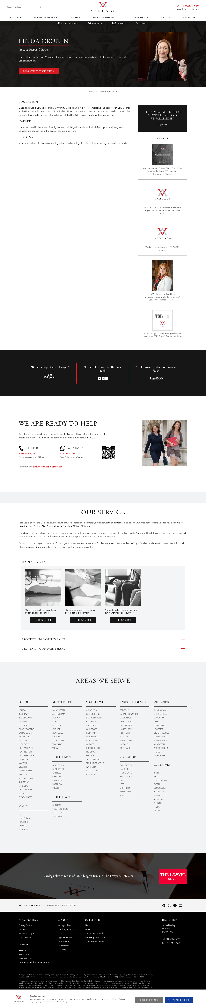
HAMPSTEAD (24, 736)
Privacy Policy (25, 925)
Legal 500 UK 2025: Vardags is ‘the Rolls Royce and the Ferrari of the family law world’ (162, 210)
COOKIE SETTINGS (149, 1000)
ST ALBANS (125, 748)
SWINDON (158, 799)
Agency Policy (65, 937)
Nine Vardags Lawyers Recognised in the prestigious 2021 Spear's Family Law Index (162, 335)
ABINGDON (91, 710)
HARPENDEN (126, 729)
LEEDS (123, 784)
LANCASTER (58, 780)
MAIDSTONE (92, 740)
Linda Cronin (111, 92)
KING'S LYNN (126, 740)
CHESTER (56, 776)
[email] (180, 905)
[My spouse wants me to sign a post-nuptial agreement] (83, 587)
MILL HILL (23, 767)
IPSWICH (124, 736)
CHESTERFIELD (160, 714)
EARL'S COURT (25, 733)
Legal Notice (25, 937)
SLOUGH (90, 755)
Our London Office (94, 941)
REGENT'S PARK (26, 778)
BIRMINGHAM (160, 710)
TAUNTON (158, 803)
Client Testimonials (94, 933)
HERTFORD (125, 733)
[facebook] (164, 905)
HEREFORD (159, 725)
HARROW (23, 740)
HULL (122, 780)
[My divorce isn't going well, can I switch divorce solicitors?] (43, 587)
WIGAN (55, 748)
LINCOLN (56, 725)
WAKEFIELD (125, 791)
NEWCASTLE (58, 812)
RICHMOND (24, 782)
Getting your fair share (43, 648)
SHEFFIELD (125, 788)
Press (87, 929)
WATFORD (91, 767)
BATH (156, 773)
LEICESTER (158, 729)
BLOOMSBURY (25, 717)
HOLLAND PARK (26, 748)
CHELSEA (23, 725)
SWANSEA (23, 825)
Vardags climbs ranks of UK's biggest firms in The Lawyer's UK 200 (88, 876)
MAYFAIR (23, 763)
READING (90, 752)
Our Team (15, 17)
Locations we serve (45, 17)
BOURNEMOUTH (94, 717)
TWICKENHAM (25, 789)
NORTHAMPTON (161, 736)
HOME (91, 92)
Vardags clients (65, 925)
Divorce (75, 17)
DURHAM (56, 805)
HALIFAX (124, 769)
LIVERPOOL (57, 784)
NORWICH (124, 744)
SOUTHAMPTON (93, 759)
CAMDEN (23, 721)
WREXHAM (23, 829)
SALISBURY (159, 795)
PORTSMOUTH (93, 748)
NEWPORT (23, 822)
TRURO (157, 807)
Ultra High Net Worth (95, 937)
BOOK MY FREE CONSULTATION (38, 71)
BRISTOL (157, 776)
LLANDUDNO (25, 818)
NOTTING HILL (25, 770)
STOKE (157, 752)
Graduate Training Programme (34, 962)
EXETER (157, 784)
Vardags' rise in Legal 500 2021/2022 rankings (162, 248)
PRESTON (56, 788)
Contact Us (188, 17)
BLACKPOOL (58, 769)
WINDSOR (90, 774)
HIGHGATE (24, 744)
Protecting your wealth (44, 639)
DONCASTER (126, 765)
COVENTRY (159, 717)
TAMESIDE (57, 744)
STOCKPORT (58, 740)
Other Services (141, 17)
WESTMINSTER (25, 797)
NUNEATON (159, 744)
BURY (54, 721)
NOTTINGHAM (160, 740)
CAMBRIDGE (125, 717)
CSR (60, 933)
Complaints (63, 941)
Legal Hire (24, 954)
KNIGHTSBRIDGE (26, 755)
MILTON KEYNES (161, 733)
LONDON (23, 710)
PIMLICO (23, 774)
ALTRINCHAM (58, 714)
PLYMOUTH (159, 791)
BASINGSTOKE (93, 714)
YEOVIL (157, 810)
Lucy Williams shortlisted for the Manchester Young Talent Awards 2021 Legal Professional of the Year (162, 297)
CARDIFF (23, 814)
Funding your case (67, 929)
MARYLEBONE (25, 759)
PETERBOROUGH (161, 748)
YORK (122, 795)
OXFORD (90, 744)
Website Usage (26, 933)
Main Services (33, 562)
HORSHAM (91, 733)
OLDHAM (56, 729)
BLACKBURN (58, 765)
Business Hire (25, 958)
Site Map (62, 949)
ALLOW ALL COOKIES (178, 1000)
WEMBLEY (23, 793)
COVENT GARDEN (27, 729)
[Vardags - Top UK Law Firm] (103, 11)
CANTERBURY (92, 725)
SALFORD (56, 736)
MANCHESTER (58, 710)
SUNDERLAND (58, 816)
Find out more (43, 620)
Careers (22, 949)
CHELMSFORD (126, 721)
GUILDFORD (91, 729)
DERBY (157, 721)
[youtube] (175, 905)
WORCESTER (159, 755)
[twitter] (169, 905)
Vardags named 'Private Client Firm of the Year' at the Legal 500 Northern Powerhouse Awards (162, 171)
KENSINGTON (25, 752)
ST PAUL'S (23, 786)
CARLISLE (56, 773)
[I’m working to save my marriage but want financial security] (123, 587)
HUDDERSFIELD (127, 776)
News (88, 925)
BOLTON (56, 717)
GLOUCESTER (160, 788)
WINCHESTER (92, 770)
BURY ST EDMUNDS (129, 714)
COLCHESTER (126, 725)
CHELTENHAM (160, 780)
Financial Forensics (105, 17)
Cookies (23, 929)
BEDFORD (124, 710)
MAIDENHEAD (92, 736)
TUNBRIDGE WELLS (95, 763)
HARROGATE (126, 773)
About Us (166, 17)
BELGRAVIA (24, 714)
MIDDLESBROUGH (60, 809)
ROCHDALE (57, 733)
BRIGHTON (91, 721)
